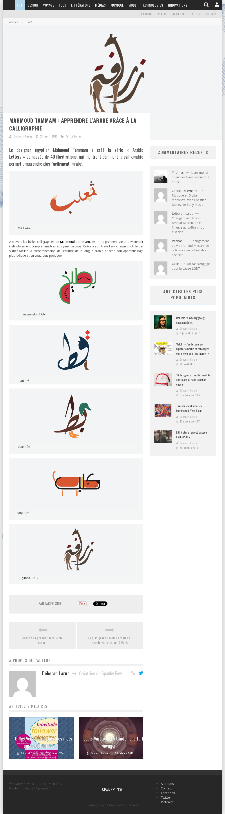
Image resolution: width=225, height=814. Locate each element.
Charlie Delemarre (185, 191)
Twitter (195, 14)
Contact (163, 14)
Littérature (80, 5)
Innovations (177, 5)
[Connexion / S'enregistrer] (217, 5)
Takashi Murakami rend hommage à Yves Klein (189, 408)
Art (20, 5)
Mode (132, 5)
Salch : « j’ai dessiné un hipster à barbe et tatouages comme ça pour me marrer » (192, 349)
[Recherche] (206, 5)
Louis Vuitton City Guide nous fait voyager (113, 742)
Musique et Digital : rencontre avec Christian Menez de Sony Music (189, 200)
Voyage (48, 5)
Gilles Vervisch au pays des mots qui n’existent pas (43, 742)
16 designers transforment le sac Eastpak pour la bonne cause (193, 379)
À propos (146, 14)
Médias (100, 5)
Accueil (13, 22)
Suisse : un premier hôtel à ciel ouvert (43, 640)
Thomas (178, 172)
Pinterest (212, 14)
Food (62, 5)
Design (32, 5)
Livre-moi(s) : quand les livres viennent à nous (191, 177)
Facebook (179, 14)
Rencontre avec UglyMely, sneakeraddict (190, 320)
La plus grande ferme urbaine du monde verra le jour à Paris (110, 640)
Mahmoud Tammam (75, 242)
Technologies (152, 5)
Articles (76, 136)
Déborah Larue (23, 136)
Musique (117, 5)
